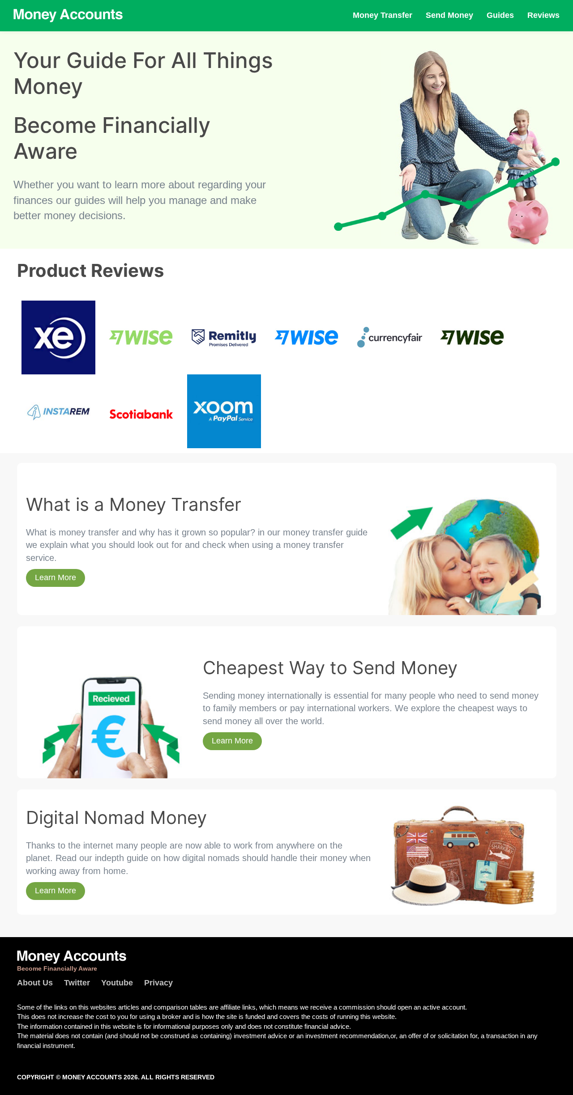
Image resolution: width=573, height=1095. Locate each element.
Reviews (543, 15)
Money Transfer (382, 15)
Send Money (449, 15)
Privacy (158, 982)
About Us (35, 982)
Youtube (117, 982)
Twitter (77, 982)
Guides (500, 15)
